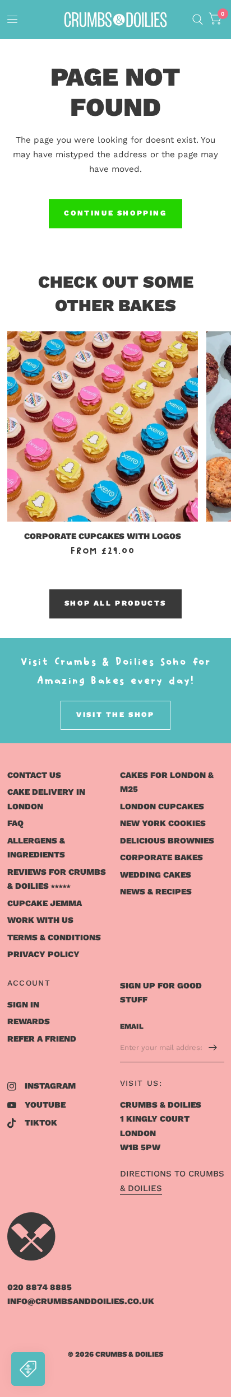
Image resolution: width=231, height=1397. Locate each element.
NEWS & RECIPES (156, 892)
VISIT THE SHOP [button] (115, 714)
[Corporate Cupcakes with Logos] (102, 426)
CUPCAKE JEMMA (44, 903)
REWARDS (28, 1021)
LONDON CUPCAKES (162, 806)
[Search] (198, 19)
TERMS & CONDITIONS (54, 937)
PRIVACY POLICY (43, 954)
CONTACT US (34, 775)
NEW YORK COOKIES (163, 823)
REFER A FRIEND (41, 1039)
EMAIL (132, 1026)
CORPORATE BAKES (161, 857)
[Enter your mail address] (213, 1047)
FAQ (15, 823)
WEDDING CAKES (155, 875)
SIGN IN (23, 1005)
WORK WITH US (40, 920)
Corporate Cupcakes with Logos (102, 536)
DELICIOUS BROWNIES (167, 841)
